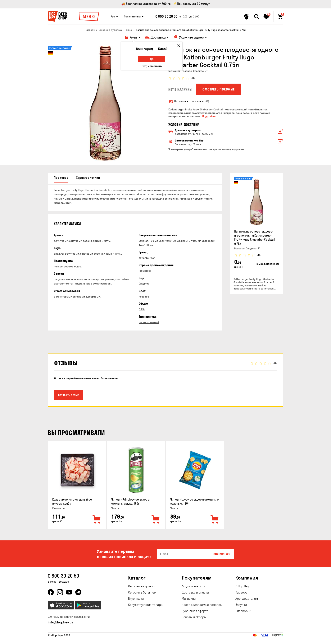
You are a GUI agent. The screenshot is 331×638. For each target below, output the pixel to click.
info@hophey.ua (60, 622)
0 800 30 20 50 (166, 16)
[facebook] (51, 592)
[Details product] (256, 202)
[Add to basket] (97, 520)
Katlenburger (147, 258)
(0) (193, 78)
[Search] (256, 16)
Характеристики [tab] (88, 177)
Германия (145, 270)
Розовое (144, 296)
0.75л (142, 309)
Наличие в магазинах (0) (191, 101)
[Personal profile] (246, 16)
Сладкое (144, 283)
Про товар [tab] (61, 177)
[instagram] (60, 592)
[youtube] (69, 592)
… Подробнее (208, 116)
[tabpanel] (105, 103)
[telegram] (78, 592)
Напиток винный (149, 322)
